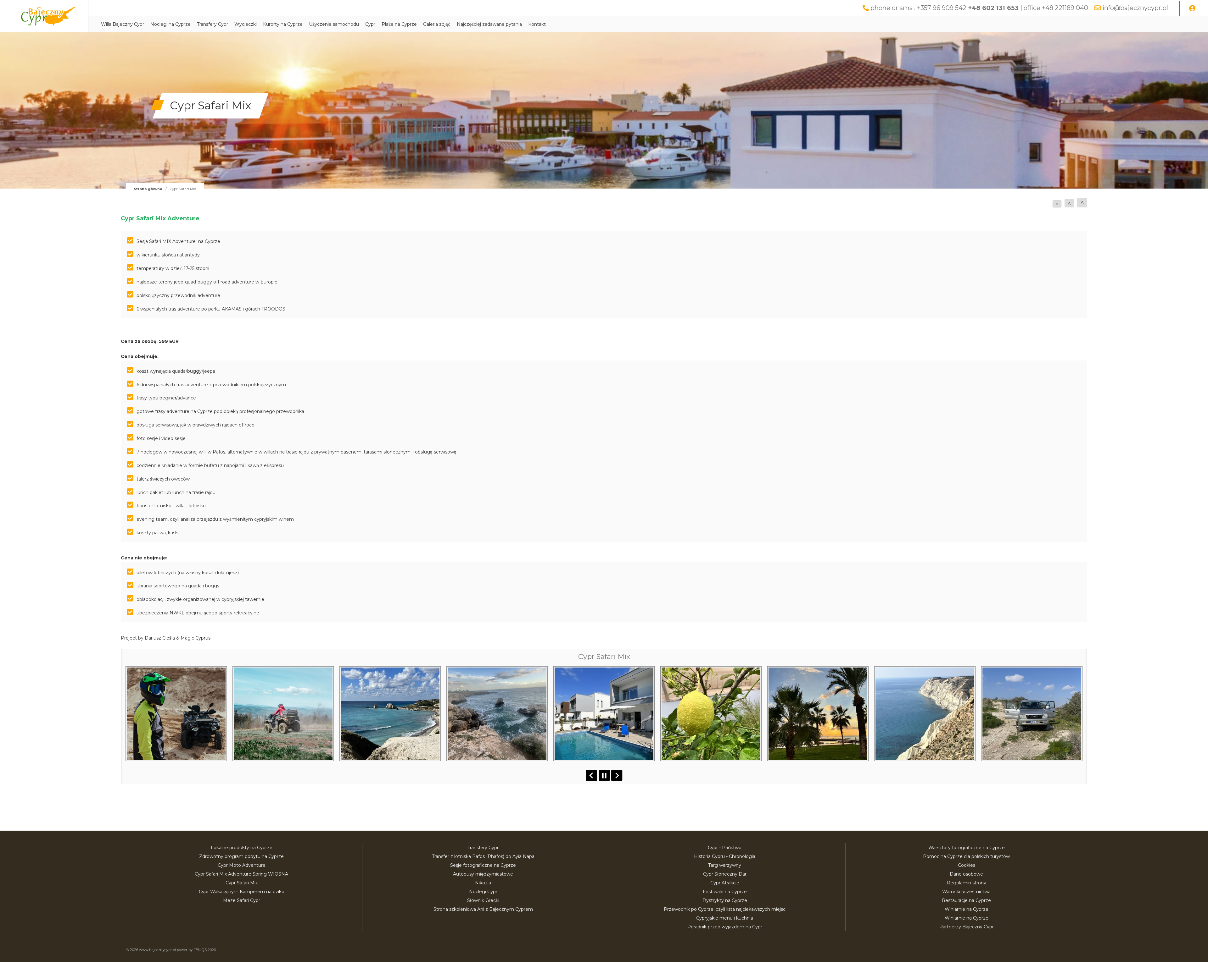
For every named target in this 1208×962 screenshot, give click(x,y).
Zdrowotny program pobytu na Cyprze (241, 856)
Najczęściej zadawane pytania (489, 24)
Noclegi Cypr (483, 891)
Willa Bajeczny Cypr (122, 24)
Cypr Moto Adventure (242, 865)
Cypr (370, 24)
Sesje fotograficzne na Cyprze (483, 865)
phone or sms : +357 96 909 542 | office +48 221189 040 (979, 8)
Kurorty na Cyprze (283, 24)
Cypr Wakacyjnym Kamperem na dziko (241, 891)
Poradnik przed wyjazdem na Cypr (724, 927)
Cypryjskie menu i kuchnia (724, 918)
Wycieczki (245, 24)
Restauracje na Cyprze (966, 900)
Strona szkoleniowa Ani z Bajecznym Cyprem (483, 909)
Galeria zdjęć (436, 24)
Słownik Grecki (483, 900)
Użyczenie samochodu (334, 24)
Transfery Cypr (212, 24)
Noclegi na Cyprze (170, 24)
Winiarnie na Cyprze (966, 909)
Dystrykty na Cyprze (724, 900)
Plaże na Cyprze (399, 24)
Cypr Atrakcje (724, 883)
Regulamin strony (966, 883)
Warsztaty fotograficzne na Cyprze (966, 847)
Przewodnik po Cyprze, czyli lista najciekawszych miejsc (725, 909)
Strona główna (148, 189)
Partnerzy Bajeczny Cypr (966, 927)
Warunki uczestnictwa (966, 891)
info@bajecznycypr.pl (1135, 8)
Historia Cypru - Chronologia (724, 856)
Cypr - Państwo (724, 847)
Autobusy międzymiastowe (483, 874)
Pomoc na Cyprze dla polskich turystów (966, 856)
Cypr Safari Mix (242, 883)
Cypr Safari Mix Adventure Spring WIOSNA (241, 874)
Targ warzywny (724, 865)
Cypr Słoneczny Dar (725, 874)
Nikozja (483, 883)
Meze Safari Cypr (241, 900)
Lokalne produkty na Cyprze (241, 847)
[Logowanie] (1192, 8)
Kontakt (537, 24)
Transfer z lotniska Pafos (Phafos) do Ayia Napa (483, 856)
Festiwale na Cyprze (725, 891)
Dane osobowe (966, 874)
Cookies (966, 865)
